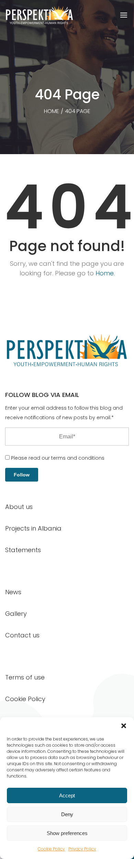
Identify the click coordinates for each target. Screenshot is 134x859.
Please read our (57, 458)
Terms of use (25, 677)
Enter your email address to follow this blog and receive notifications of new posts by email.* (64, 412)
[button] (123, 725)
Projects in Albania (33, 528)
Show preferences (67, 833)
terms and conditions (77, 458)
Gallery (16, 613)
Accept (67, 795)
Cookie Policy (51, 849)
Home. (105, 273)
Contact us (22, 635)
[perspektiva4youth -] (39, 15)
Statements (23, 550)
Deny (67, 814)
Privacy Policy (82, 849)
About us (19, 506)
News (13, 592)
